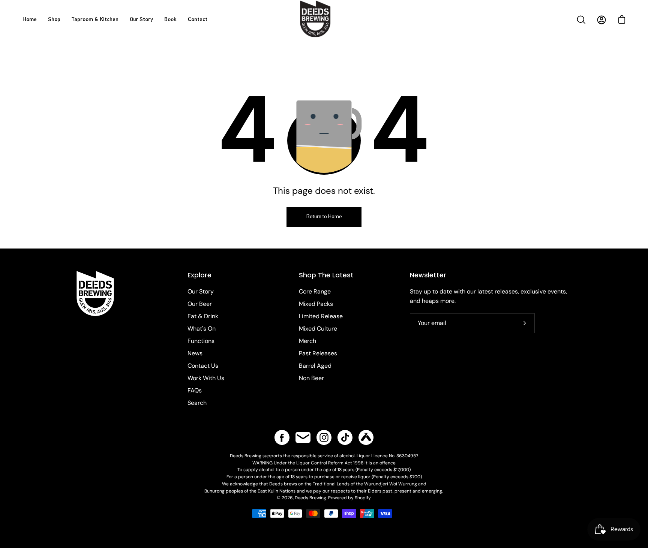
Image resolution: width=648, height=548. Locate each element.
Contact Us (203, 366)
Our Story (201, 291)
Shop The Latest (326, 275)
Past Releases (318, 353)
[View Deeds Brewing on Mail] (303, 437)
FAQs (195, 390)
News (195, 353)
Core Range (315, 291)
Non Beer (311, 378)
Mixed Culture (318, 328)
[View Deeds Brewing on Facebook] (282, 437)
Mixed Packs (316, 304)
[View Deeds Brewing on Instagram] (324, 437)
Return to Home (324, 217)
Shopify (362, 498)
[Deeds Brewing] (324, 29)
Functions (201, 341)
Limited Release (321, 316)
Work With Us (206, 378)
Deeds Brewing (310, 498)
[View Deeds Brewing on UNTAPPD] (366, 437)
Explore (200, 275)
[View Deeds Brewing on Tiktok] (345, 437)
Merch (307, 341)
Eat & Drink (203, 316)
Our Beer (200, 304)
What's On (202, 328)
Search (197, 403)
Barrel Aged (315, 366)
